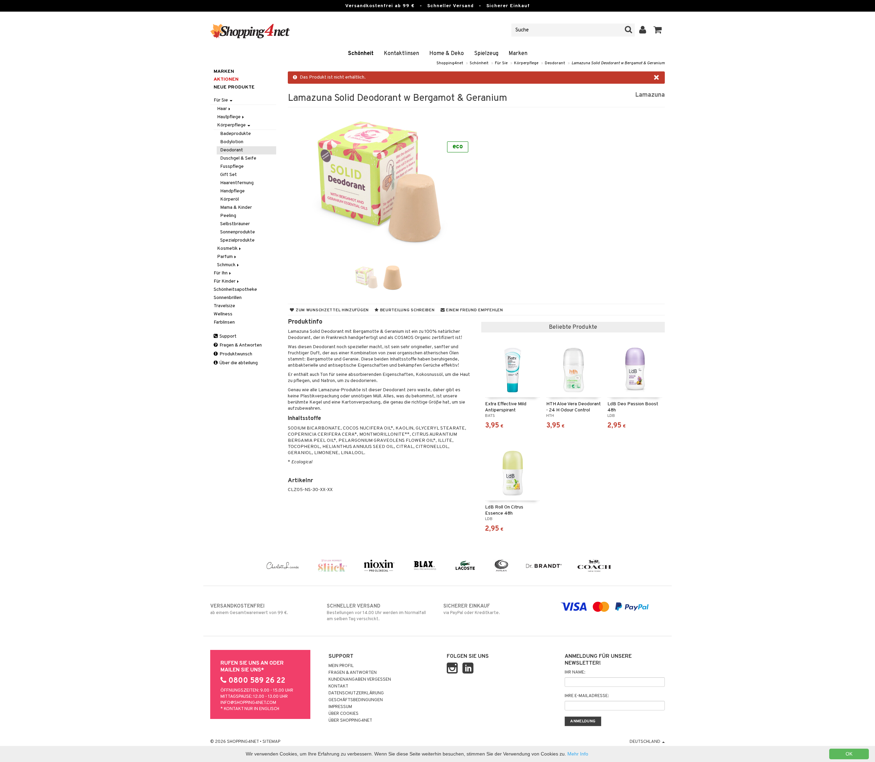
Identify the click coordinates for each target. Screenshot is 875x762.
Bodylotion (231, 142)
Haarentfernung (237, 183)
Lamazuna (650, 95)
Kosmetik (228, 248)
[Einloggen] (642, 30)
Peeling (228, 216)
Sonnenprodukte (237, 232)
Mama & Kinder (236, 207)
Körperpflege (526, 63)
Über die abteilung (238, 363)
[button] (658, 30)
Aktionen (226, 79)
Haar (222, 109)
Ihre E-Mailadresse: (587, 696)
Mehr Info (577, 754)
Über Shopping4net (350, 720)
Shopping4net (449, 63)
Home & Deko (446, 53)
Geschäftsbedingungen (355, 700)
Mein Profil (341, 666)
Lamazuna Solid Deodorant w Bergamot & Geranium (618, 63)
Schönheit (361, 53)
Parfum (225, 257)
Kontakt (338, 686)
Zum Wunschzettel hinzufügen (331, 310)
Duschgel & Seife (238, 158)
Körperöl (229, 199)
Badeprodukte (235, 134)
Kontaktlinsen (401, 53)
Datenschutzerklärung (356, 693)
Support (227, 336)
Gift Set (228, 175)
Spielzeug (486, 53)
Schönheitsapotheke (235, 289)
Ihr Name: (575, 672)
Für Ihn (221, 273)
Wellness (223, 314)
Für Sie (501, 63)
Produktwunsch (235, 354)
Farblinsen (224, 322)
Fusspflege (232, 166)
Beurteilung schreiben (407, 310)
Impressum (340, 707)
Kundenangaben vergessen (359, 679)
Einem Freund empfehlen (474, 310)
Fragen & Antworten (240, 345)
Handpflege (232, 191)
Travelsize (224, 306)
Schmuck (227, 265)
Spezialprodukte (237, 240)
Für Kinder (225, 281)
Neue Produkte (234, 87)
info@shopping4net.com (248, 703)
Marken (518, 53)
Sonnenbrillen (228, 298)
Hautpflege (229, 117)
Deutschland (645, 742)
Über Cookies (343, 714)
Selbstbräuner (235, 224)
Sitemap (271, 742)
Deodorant (555, 63)
